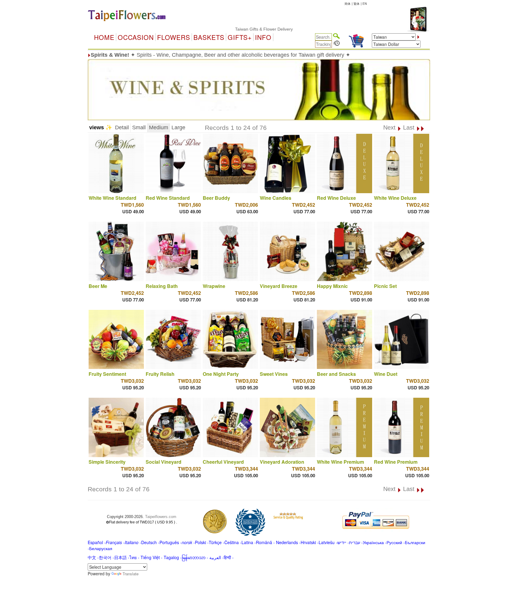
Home (104, 37)
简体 (347, 3)
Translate (130, 574)
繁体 (357, 3)
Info (263, 37)
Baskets (208, 37)
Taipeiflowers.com (160, 516)
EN (365, 3)
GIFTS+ (240, 37)
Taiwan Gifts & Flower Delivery (247, 29)
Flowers (173, 37)
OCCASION (136, 37)
